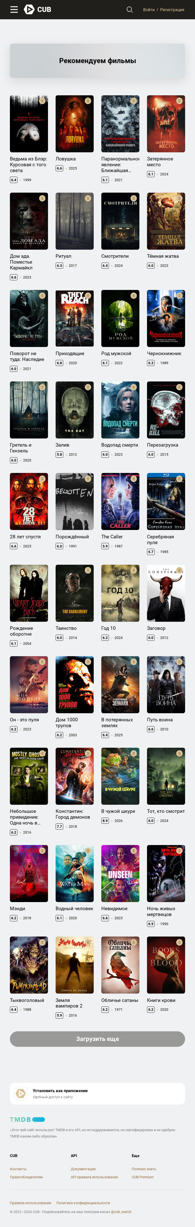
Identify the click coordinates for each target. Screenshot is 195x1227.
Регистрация (172, 9)
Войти (149, 9)
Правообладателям (26, 1177)
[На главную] (38, 9)
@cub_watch (121, 1212)
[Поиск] (130, 9)
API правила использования (94, 1177)
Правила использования (30, 1203)
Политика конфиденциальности (83, 1203)
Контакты (18, 1169)
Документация (83, 1169)
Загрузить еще (97, 1038)
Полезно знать (144, 1169)
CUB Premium (143, 1177)
